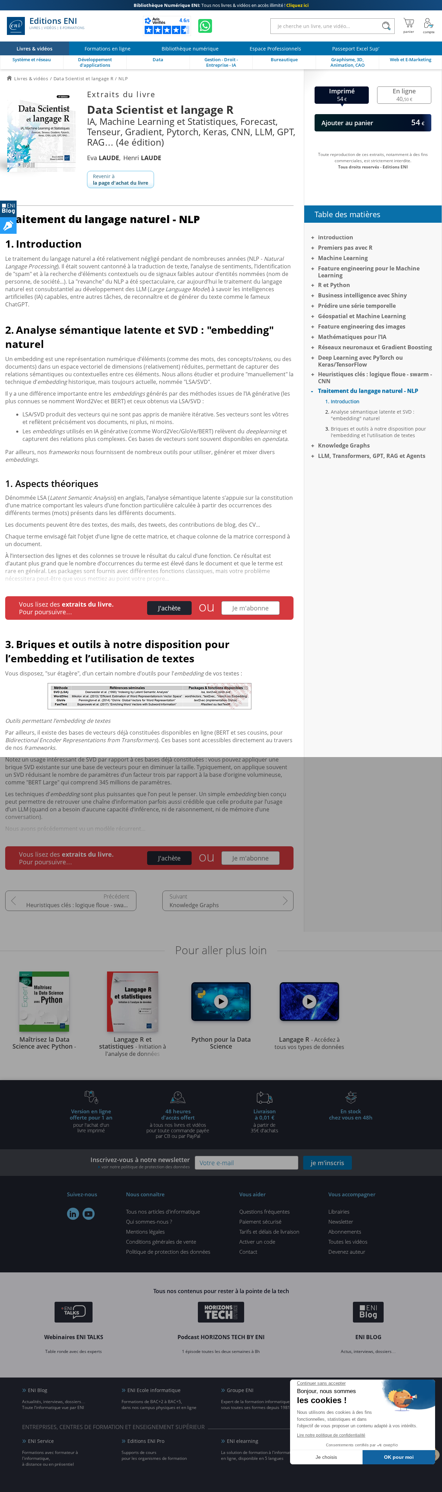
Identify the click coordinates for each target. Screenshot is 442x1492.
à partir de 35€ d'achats (264, 1120)
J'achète (169, 608)
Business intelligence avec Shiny (362, 295)
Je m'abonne (250, 608)
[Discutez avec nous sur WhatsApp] (205, 26)
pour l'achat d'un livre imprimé (91, 1120)
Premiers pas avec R (345, 247)
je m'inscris (327, 1163)
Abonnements (344, 1231)
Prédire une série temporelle (357, 305)
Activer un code (257, 1241)
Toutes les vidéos (347, 1241)
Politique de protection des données (168, 1251)
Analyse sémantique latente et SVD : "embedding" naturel (372, 415)
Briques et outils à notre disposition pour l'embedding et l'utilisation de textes (378, 432)
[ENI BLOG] (8, 209)
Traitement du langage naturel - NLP (368, 390)
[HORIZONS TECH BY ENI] (221, 1313)
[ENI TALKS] (74, 1313)
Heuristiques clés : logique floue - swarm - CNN (81, 905)
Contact (248, 1251)
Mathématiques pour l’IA (352, 336)
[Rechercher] (386, 26)
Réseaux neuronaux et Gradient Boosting (375, 347)
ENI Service (41, 1441)
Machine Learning (343, 258)
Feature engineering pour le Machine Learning (369, 272)
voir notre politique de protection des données (146, 1167)
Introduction (335, 237)
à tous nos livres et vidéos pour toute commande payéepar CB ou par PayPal (177, 1123)
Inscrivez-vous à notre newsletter (140, 1162)
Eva (103, 158)
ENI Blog (37, 1390)
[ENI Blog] (368, 1313)
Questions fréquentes (264, 1211)
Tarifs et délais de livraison (269, 1231)
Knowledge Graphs (194, 905)
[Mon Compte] (429, 26)
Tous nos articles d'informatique (163, 1211)
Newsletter (340, 1221)
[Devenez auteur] (8, 225)
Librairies (338, 1211)
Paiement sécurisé (260, 1221)
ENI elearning (242, 1441)
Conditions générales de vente (161, 1241)
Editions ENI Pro (145, 1441)
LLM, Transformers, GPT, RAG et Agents (371, 455)
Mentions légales (145, 1231)
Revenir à (120, 179)
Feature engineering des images (361, 326)
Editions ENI (56, 23)
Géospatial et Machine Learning (362, 316)
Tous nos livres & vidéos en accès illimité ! (221, 5)
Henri (142, 158)
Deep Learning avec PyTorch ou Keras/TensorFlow (360, 361)
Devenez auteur (346, 1251)
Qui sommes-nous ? (149, 1221)
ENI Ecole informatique (154, 1390)
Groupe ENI (240, 1390)
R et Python (334, 285)
